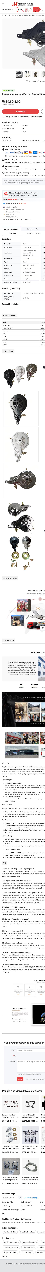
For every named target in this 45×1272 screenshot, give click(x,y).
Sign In (5, 219)
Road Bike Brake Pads (27, 1232)
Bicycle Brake (40, 15)
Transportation (12, 15)
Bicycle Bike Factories (30, 1242)
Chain (23, 1210)
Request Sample (36, 116)
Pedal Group (6, 1206)
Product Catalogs (31, 1198)
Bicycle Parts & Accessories (26, 15)
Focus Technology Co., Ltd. (26, 1263)
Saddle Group (25, 1202)
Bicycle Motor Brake (10, 1252)
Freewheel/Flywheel (27, 1206)
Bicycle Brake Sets (29, 1247)
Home (4, 15)
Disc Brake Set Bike (10, 1232)
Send (20, 1079)
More (4, 1256)
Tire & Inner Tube (7, 1202)
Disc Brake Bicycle (27, 1252)
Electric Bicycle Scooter (11, 1247)
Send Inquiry (20, 112)
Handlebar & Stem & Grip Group (12, 1210)
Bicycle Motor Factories (11, 1242)
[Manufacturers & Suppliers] (22, 4)
